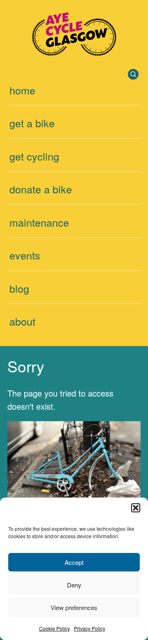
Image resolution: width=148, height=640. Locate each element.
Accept (74, 562)
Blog (19, 288)
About (22, 321)
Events (24, 255)
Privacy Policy (89, 628)
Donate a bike (40, 188)
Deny (74, 584)
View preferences (74, 607)
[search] (133, 74)
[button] (136, 508)
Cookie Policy (54, 628)
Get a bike (32, 122)
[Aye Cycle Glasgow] (74, 52)
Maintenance (39, 222)
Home (22, 90)
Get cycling (34, 156)
